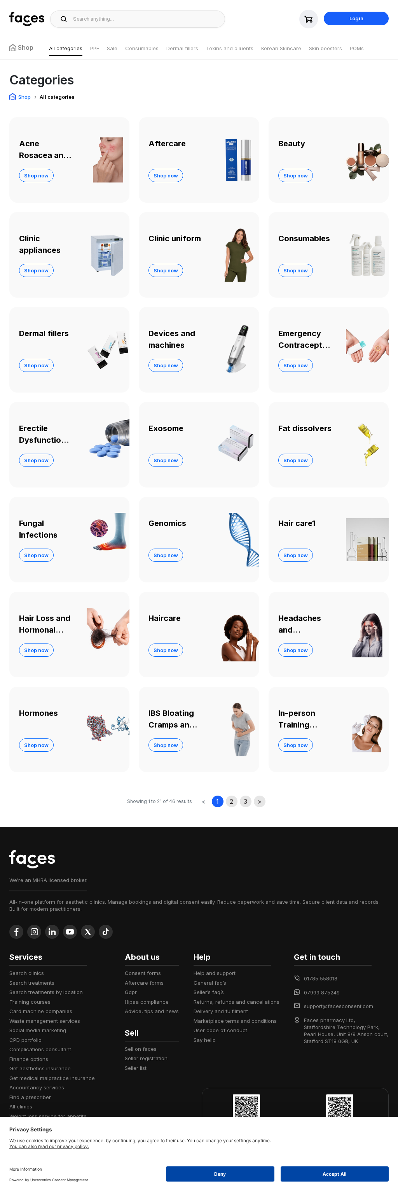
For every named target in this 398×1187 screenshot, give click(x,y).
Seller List (136, 1068)
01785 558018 (320, 978)
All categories (65, 48)
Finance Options (28, 1059)
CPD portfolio (25, 1040)
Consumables (142, 48)
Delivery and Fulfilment (221, 1011)
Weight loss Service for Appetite (48, 1116)
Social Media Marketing (37, 1030)
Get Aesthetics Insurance (40, 1068)
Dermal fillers (182, 48)
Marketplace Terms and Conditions (235, 1021)
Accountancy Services (36, 1087)
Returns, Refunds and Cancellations (236, 1002)
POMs (357, 48)
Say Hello (205, 1040)
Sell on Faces (141, 1049)
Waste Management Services (44, 1021)
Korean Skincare (281, 48)
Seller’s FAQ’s (209, 992)
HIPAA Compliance (147, 1002)
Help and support (215, 973)
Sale (112, 48)
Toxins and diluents (229, 48)
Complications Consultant (40, 1049)
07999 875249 (322, 992)
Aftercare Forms (144, 983)
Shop (24, 97)
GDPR (131, 992)
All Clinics (20, 1106)
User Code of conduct (220, 1030)
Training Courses (30, 1002)
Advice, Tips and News (152, 1011)
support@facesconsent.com (338, 1006)
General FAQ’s (210, 983)
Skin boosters (325, 48)
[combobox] (146, 19)
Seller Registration (146, 1058)
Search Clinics (26, 973)
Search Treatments (31, 983)
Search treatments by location (46, 992)
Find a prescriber (30, 1097)
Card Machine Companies (40, 1011)
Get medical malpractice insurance (52, 1078)
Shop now (36, 175)
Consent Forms (143, 973)
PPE (94, 48)
